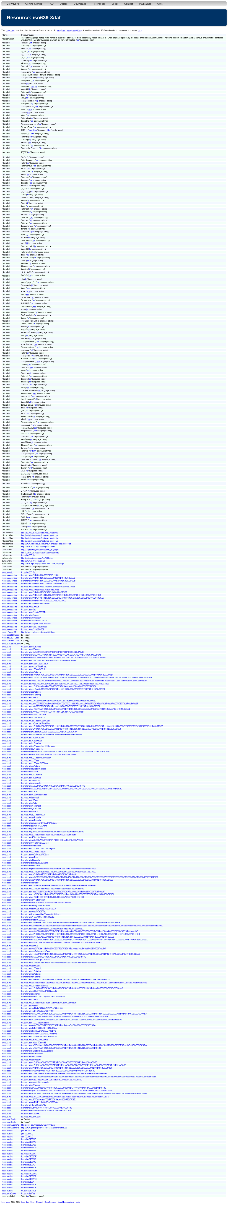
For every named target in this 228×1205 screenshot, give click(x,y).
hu (33, 252)
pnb (33, 396)
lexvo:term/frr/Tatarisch (31, 806)
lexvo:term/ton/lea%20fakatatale (35, 1082)
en (78, 40)
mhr (35, 344)
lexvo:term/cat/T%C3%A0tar (33, 715)
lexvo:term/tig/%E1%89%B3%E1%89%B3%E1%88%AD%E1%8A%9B (51, 1079)
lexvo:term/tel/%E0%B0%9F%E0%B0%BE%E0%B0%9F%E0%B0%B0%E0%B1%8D (58, 1071)
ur (27, 511)
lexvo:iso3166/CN (29, 1148)
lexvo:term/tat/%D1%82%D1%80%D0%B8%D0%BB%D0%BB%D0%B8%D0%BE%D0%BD (61, 595)
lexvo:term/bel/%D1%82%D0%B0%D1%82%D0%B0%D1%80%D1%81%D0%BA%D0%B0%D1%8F (65, 683)
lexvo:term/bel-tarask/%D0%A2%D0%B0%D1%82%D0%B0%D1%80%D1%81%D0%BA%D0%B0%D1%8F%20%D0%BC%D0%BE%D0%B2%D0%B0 (87, 678)
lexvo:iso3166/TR (28, 1182)
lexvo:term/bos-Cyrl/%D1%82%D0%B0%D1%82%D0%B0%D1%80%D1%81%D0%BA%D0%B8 (63, 689)
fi (33, 197)
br (30, 92)
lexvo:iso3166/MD (29, 1170)
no (31, 385)
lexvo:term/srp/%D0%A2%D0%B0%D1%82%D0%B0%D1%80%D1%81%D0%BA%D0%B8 (61, 1048)
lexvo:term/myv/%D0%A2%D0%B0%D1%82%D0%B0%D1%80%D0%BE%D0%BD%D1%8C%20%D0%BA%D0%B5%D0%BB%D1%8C (80, 954)
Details (64, 3)
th (29, 483)
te (28, 480)
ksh (34, 306)
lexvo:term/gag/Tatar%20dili (33, 814)
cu (40, 124)
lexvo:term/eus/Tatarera (31, 774)
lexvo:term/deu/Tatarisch (32, 749)
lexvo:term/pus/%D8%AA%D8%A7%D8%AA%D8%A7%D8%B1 (49, 1002)
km (28, 291)
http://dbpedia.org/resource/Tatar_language (39, 549)
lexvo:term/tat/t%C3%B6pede (34, 626)
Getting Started (33, 3)
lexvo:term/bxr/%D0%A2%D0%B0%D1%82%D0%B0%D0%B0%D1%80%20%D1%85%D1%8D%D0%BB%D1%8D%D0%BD (76, 709)
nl (30, 373)
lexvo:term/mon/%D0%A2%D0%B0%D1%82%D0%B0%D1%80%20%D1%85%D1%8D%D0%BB (63, 948)
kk (32, 285)
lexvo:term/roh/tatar (29, 1005)
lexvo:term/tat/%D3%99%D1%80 (35, 603)
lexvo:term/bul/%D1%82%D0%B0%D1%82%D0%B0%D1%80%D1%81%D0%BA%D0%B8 (60, 706)
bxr (36, 106)
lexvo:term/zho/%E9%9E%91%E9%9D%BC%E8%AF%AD (46, 1111)
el (28, 157)
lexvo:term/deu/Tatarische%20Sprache (38, 746)
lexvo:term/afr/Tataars (30, 649)
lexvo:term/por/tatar (29, 999)
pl (36, 399)
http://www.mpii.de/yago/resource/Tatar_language (42, 564)
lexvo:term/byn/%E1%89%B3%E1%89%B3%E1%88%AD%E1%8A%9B (52, 712)
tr (30, 497)
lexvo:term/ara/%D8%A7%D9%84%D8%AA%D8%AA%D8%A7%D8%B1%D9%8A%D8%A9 (61, 655)
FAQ (51, 3)
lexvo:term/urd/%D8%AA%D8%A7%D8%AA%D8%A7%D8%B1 (48, 1099)
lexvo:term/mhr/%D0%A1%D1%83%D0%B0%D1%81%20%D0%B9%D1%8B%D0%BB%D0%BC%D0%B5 (67, 937)
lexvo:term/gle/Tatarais (31, 820)
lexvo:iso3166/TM (29, 1179)
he (29, 237)
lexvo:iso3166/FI (28, 1153)
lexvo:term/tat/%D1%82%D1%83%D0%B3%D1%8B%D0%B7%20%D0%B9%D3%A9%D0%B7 (62, 598)
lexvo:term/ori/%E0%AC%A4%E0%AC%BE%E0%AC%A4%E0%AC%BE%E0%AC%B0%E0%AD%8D (65, 980)
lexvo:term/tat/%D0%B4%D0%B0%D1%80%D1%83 (44, 584)
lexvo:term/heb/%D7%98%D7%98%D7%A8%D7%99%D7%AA (48, 834)
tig (29, 491)
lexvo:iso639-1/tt (28, 555)
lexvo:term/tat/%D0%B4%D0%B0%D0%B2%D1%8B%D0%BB (48, 581)
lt (34, 324)
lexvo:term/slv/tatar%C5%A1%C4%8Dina (39, 1034)
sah (35, 428)
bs (30, 89)
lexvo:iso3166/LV (28, 1168)
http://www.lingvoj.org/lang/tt (33, 561)
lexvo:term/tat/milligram (31, 618)
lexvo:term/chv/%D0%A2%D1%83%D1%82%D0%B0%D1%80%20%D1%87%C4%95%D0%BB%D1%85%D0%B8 (71, 729)
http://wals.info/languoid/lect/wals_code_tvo (39, 541)
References (98, 3)
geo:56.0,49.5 (27, 1136)
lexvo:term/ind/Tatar (29, 857)
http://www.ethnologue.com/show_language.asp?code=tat (46, 544)
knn (27, 294)
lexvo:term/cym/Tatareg (31, 740)
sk (32, 436)
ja (33, 272)
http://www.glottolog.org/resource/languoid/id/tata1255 (44, 1128)
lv (35, 315)
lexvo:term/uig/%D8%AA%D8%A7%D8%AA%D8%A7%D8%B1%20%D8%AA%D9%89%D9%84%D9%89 (67, 1091)
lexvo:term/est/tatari (29, 772)
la (36, 312)
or (28, 387)
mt (28, 353)
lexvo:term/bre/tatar (29, 698)
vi (33, 514)
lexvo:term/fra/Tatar (29, 800)
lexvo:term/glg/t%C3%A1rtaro (34, 826)
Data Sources (50, 1202)
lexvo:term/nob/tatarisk (31, 974)
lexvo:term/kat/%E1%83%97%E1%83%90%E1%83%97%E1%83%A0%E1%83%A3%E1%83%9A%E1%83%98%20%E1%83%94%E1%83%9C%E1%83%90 (89, 877)
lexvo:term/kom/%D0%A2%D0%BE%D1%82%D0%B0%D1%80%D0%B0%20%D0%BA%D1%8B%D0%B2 (67, 894)
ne (28, 370)
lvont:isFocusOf (9, 632)
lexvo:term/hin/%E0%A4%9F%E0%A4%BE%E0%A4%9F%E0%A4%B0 (52, 840)
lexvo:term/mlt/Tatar (29, 945)
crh (30, 137)
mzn (29, 364)
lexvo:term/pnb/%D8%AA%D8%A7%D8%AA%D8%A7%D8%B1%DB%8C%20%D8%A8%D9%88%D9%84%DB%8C (72, 988)
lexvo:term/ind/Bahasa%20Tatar (35, 854)
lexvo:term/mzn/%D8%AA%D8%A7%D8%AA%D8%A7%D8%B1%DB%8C (53, 957)
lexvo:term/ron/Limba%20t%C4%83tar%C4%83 (42, 1008)
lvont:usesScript (9, 1193)
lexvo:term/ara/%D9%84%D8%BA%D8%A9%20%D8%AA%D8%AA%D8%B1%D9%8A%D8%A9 (63, 658)
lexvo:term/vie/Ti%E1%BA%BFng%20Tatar (40, 1102)
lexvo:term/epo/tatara (30, 766)
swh (30, 468)
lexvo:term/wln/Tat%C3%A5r (33, 1105)
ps (27, 411)
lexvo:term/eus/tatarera (31, 777)
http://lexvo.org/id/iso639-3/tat (69, 30)
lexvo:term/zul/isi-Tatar (31, 1116)
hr (35, 246)
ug (31, 502)
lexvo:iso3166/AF (28, 1139)
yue (30, 520)
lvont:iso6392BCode (10, 635)
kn (29, 275)
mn (33, 356)
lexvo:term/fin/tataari (30, 797)
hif (34, 240)
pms (34, 393)
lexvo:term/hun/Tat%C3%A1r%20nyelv (38, 848)
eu (31, 177)
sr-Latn (33, 451)
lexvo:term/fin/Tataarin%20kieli (34, 794)
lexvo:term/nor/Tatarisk (31, 977)
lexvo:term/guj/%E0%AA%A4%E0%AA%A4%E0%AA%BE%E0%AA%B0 (52, 831)
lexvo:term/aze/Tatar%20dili (33, 669)
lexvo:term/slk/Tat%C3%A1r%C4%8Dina (39, 1028)
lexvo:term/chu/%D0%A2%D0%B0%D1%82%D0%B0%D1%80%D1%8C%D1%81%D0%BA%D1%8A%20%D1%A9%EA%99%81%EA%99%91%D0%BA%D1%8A (92, 726)
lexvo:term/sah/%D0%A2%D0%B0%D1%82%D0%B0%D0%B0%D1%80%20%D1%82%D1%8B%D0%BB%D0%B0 (71, 1019)
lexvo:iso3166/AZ (28, 1142)
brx (27, 98)
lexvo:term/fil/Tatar (29, 792)
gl (35, 226)
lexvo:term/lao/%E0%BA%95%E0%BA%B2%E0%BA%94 (46, 903)
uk (38, 505)
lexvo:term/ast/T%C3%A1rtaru (34, 663)
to (35, 494)
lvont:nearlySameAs (10, 1125)
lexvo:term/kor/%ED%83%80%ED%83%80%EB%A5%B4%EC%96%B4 (52, 897)
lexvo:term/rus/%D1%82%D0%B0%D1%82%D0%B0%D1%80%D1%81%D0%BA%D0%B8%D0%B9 (65, 1017)
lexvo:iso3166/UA (28, 1185)
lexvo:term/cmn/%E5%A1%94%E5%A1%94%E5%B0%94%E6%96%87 (52, 735)
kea (28, 288)
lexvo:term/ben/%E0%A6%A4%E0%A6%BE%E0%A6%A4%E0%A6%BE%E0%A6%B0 (58, 686)
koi (33, 297)
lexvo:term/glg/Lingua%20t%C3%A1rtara (38, 823)
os (39, 390)
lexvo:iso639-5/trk (29, 572)
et (32, 171)
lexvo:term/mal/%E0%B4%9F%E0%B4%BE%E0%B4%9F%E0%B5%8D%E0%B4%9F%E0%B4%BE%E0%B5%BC (71, 923)
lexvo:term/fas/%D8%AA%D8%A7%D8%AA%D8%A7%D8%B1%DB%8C (53, 786)
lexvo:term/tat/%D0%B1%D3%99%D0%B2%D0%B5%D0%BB (48, 578)
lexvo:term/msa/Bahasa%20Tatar (35, 951)
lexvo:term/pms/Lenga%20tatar (34, 985)
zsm (29, 527)
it (34, 266)
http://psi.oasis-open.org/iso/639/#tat (37, 558)
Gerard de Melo (27, 1202)
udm (34, 500)
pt (36, 405)
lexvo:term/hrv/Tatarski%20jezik (35, 843)
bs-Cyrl (34, 86)
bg (37, 101)
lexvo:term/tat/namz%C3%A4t (34, 621)
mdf (37, 341)
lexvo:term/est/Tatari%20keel (33, 769)
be (38, 78)
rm (28, 414)
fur (28, 214)
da (30, 142)
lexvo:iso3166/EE (28, 1150)
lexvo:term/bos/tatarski (31, 692)
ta (27, 471)
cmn (32, 133)
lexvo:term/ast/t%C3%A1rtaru (34, 666)
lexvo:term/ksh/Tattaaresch (33, 900)
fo (30, 186)
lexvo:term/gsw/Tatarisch (32, 829)
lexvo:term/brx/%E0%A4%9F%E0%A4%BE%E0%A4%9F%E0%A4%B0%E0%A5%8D (58, 700)
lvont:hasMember (9, 575)
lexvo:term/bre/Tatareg (31, 695)
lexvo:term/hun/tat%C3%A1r (33, 851)
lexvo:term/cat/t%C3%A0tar (33, 717)
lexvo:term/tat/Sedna (30, 606)
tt (33, 477)
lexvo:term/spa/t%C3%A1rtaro (34, 1039)
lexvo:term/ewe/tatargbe (31, 780)
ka (38, 282)
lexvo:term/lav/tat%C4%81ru (33, 911)
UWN (160, 3)
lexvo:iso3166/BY (28, 1145)
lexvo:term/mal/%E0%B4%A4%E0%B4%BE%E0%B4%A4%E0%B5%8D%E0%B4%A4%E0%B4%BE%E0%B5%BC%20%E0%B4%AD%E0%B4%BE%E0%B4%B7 (92, 925)
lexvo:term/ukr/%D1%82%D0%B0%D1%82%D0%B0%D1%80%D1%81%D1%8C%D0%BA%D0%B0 (65, 1096)
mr (27, 335)
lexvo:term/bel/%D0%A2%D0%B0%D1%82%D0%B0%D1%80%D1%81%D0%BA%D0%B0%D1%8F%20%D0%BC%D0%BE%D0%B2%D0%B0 (84, 680)
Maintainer (145, 3)
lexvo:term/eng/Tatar (30, 760)
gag (31, 217)
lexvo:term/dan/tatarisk (31, 743)
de (32, 145)
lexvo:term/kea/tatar (29, 883)
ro (34, 416)
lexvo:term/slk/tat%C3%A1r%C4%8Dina (38, 1031)
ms (35, 359)
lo (27, 309)
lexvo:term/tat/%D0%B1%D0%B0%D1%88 (39, 575)
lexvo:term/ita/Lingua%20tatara (34, 863)
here (140, 30)
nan (31, 367)
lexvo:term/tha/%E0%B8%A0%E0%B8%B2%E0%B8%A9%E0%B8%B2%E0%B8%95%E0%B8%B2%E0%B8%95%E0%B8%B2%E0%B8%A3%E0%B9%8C (89, 1076)
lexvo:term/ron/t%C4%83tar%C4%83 (37, 1011)
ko (32, 303)
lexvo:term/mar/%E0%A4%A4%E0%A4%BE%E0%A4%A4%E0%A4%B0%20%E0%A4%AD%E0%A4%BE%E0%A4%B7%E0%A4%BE (79, 931)
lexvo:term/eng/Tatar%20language (36, 757)
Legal (115, 3)
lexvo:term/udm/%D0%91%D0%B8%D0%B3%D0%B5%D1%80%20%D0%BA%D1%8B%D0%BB (63, 1088)
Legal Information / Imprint (69, 1202)
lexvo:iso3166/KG (29, 1159)
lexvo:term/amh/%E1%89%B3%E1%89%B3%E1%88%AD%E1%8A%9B (52, 652)
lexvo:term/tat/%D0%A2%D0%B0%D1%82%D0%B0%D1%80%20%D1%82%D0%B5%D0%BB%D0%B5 (66, 1068)
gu (28, 234)
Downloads (80, 3)
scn (35, 431)
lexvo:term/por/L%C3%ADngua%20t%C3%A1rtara (43, 997)
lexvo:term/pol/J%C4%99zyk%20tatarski (39, 991)
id (35, 258)
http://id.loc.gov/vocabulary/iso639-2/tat (38, 632)
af (31, 43)
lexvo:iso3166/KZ (28, 1162)
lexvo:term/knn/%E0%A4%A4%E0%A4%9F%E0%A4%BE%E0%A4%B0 (52, 888)
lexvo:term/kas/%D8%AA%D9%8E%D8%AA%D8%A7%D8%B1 (49, 874)
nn (31, 376)
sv (32, 462)
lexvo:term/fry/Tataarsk (31, 809)
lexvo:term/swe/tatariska (31, 1056)
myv (38, 361)
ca (28, 112)
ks (26, 279)
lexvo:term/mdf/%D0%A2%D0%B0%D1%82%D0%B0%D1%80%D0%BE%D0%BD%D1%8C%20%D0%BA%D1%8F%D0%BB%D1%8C (80, 934)
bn (27, 83)
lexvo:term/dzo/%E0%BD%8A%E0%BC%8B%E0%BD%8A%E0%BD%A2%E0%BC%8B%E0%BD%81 (65, 752)
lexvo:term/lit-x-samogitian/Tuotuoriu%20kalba (41, 914)
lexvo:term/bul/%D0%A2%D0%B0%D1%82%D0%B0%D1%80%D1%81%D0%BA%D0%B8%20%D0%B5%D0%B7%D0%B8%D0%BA (79, 703)
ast (30, 60)
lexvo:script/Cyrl (28, 1193)
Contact (128, 3)
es (36, 445)
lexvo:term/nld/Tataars (30, 965)
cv (35, 127)
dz (29, 152)
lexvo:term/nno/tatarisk (31, 971)
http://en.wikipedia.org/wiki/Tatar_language (39, 532)
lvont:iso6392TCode (10, 638)
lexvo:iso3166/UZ (28, 1190)
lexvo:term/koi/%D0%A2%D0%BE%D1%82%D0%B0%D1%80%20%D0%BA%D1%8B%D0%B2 (63, 891)
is (30, 263)
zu (31, 529)
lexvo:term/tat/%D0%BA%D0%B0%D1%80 (40, 589)
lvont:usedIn (7, 1131)
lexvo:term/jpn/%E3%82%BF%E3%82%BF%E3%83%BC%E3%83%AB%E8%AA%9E (58, 868)
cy (30, 140)
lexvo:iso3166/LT (28, 1165)
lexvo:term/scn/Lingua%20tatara (35, 1022)
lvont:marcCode (9, 1119)
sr (37, 454)
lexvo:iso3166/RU (29, 1173)
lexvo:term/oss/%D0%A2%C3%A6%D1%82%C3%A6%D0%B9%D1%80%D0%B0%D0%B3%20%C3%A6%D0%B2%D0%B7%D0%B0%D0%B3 (84, 982)
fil (27, 195)
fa (28, 188)
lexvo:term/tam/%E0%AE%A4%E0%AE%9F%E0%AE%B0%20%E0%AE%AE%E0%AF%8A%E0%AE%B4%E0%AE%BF (73, 1065)
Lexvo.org (10, 30)
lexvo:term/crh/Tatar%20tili (32, 737)
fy (31, 212)
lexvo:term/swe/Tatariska (32, 1054)
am (29, 48)
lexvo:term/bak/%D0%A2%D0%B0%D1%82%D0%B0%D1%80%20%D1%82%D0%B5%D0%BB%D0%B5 (67, 675)
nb (30, 382)
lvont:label (6, 646)
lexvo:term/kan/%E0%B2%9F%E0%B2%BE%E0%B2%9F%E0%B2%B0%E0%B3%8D (58, 871)
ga (31, 223)
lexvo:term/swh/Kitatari (31, 1059)
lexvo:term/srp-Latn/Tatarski (33, 1042)
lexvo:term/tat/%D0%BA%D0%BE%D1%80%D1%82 (44, 592)
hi (27, 243)
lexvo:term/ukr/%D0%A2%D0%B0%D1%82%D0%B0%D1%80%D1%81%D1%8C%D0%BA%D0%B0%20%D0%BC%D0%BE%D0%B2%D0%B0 (84, 1093)
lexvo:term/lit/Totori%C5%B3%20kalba (37, 917)
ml (29, 329)
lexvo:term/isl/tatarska (30, 860)
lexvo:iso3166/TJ (28, 1176)
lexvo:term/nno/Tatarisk (31, 968)
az (31, 66)
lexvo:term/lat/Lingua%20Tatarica (35, 905)
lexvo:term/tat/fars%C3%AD (33, 612)
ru (38, 422)
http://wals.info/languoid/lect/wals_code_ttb (39, 538)
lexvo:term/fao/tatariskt (31, 783)
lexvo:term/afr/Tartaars (31, 646)
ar (29, 51)
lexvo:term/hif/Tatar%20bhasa (34, 837)
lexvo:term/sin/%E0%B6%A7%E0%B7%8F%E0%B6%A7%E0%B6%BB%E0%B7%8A (58, 1025)
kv (34, 300)
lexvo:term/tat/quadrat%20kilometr (36, 623)
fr (27, 203)
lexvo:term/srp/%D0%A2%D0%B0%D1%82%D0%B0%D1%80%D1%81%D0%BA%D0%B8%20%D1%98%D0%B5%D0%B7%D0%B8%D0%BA (84, 1045)
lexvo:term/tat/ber (28, 609)
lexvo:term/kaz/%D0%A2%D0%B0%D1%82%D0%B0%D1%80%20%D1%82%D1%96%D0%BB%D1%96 (67, 880)
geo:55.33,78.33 (28, 1131)
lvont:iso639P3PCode (11, 643)
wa (28, 517)
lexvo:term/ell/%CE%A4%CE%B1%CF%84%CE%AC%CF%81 (48, 754)
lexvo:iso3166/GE (29, 1156)
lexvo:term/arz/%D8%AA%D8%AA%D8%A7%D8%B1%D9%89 (48, 660)
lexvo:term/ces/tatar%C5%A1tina (35, 723)
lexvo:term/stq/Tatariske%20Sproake (37, 1051)
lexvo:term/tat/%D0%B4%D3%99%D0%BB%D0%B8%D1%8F (48, 586)
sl (32, 442)
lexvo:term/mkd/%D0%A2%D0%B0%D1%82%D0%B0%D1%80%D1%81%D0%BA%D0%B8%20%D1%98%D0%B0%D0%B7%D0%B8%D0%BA (84, 940)
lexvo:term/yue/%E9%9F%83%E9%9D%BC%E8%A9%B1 (46, 1108)
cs (32, 118)
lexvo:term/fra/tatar (29, 803)
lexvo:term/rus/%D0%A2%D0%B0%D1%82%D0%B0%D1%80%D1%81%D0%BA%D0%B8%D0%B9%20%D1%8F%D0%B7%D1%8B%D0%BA (84, 1014)
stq (40, 459)
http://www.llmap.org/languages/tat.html (38, 547)
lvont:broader (7, 572)
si (28, 433)
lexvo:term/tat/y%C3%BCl (32, 629)
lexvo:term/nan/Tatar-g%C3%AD (35, 960)
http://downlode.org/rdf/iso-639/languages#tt (40, 552)
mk (37, 347)
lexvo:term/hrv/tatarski (31, 846)
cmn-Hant (33, 130)
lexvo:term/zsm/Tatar (30, 1113)
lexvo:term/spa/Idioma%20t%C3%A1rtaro (39, 1037)
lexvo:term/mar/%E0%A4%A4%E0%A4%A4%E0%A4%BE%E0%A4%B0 (52, 928)
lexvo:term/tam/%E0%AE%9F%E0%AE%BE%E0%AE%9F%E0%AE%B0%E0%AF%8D (59, 1062)
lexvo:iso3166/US (28, 1187)
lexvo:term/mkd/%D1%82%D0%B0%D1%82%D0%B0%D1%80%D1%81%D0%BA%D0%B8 (61, 942)
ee (31, 183)
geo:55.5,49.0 (27, 1133)
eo (35, 166)
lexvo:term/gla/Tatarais (31, 817)
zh (30, 523)
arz (28, 57)
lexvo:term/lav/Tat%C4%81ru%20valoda (38, 908)
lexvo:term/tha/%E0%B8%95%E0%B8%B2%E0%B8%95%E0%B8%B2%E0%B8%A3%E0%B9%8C (64, 1074)
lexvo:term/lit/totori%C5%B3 (33, 920)
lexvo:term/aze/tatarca (31, 672)
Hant (49, 130)
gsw (32, 232)
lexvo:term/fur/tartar (29, 811)
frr (32, 209)
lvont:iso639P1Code (10, 641)
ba (34, 72)
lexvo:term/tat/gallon (29, 615)
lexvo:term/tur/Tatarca (30, 1085)
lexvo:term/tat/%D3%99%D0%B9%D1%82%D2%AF (44, 601)
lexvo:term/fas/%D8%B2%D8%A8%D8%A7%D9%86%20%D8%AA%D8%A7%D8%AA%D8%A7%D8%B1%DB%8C (71, 789)
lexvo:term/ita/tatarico (30, 866)
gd (31, 220)
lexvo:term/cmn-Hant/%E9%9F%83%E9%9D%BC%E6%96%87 (49, 732)
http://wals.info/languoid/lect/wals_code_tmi (39, 535)
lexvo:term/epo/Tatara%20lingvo (35, 763)
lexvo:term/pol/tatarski (30, 994)
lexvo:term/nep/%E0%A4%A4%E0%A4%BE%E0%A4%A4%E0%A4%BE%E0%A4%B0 (58, 962)
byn (30, 109)
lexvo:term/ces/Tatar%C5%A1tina (35, 720)
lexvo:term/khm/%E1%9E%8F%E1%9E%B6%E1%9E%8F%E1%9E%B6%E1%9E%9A (59, 886)
